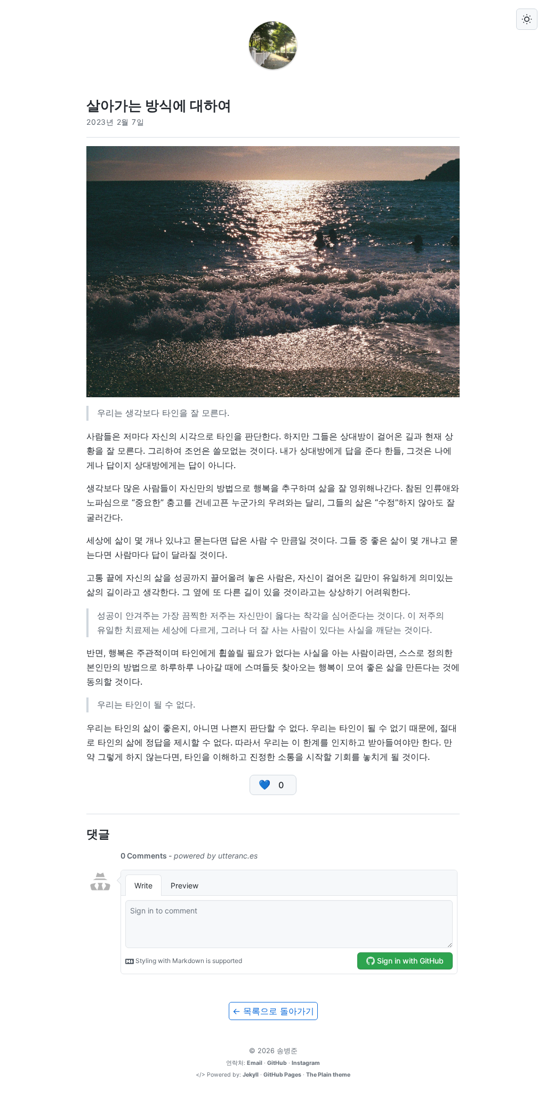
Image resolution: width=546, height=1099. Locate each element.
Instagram (306, 1063)
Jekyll (251, 1074)
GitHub (277, 1063)
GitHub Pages (282, 1074)
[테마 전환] (526, 19)
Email (254, 1063)
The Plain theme (328, 1074)
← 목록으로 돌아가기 (273, 1011)
